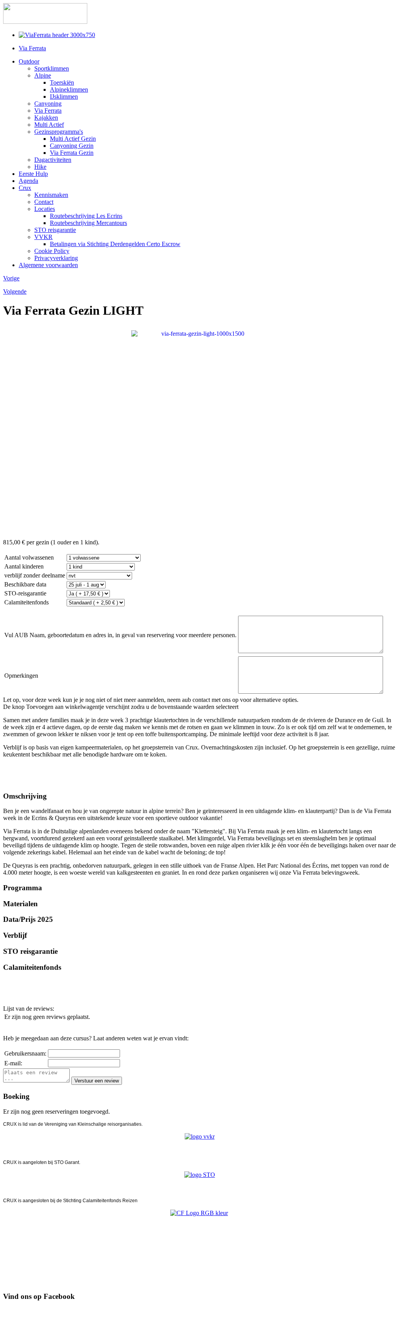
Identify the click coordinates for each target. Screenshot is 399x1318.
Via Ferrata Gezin (72, 152)
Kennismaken (51, 194)
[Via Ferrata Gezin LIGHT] (199, 432)
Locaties (44, 208)
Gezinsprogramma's (58, 131)
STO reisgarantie (55, 230)
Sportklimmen (51, 68)
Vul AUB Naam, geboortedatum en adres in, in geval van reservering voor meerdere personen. (120, 635)
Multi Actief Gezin (73, 138)
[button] (199, 796)
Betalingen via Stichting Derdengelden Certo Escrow (115, 244)
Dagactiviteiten (52, 159)
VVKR (43, 237)
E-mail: (13, 1063)
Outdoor (29, 61)
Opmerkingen (21, 675)
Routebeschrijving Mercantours (88, 223)
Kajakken (46, 117)
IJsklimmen (64, 96)
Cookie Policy (51, 251)
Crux (25, 187)
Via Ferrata (32, 48)
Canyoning (48, 103)
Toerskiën (62, 82)
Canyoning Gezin (72, 145)
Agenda (28, 180)
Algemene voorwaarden (48, 265)
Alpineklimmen (69, 89)
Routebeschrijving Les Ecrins (86, 216)
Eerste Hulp (33, 173)
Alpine (42, 75)
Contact (43, 201)
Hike (40, 166)
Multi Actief (49, 124)
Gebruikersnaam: (25, 1053)
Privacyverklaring (56, 258)
